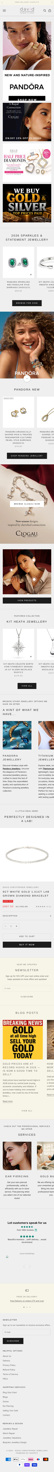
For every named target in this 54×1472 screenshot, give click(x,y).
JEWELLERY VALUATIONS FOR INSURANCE (27, 2)
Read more (8, 1101)
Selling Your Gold (10, 1410)
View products (27, 600)
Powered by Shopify (27, 1453)
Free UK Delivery (27, 1297)
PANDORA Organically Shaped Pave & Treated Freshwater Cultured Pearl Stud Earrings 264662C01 (18, 437)
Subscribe (27, 997)
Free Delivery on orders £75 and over (27, 1301)
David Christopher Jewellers (21, 887)
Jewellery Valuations (12, 1438)
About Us (7, 1356)
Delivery (6, 1360)
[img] (27, 1226)
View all (27, 686)
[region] (27, 1295)
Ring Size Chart (10, 1392)
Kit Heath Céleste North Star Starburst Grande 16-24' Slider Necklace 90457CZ (18, 668)
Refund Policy (9, 1369)
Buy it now (27, 944)
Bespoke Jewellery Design (15, 1442)
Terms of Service (10, 1374)
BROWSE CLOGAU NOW (27, 504)
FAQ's (5, 1379)
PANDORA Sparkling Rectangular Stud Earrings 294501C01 (18, 285)
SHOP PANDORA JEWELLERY (27, 456)
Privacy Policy (9, 1365)
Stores (6, 1401)
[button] (25, 1266)
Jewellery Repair (10, 1429)
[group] (27, 345)
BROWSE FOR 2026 (27, 303)
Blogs (5, 1397)
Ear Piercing (8, 1406)
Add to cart (27, 936)
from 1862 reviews (25, 1230)
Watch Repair (9, 1433)
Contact (6, 1415)
